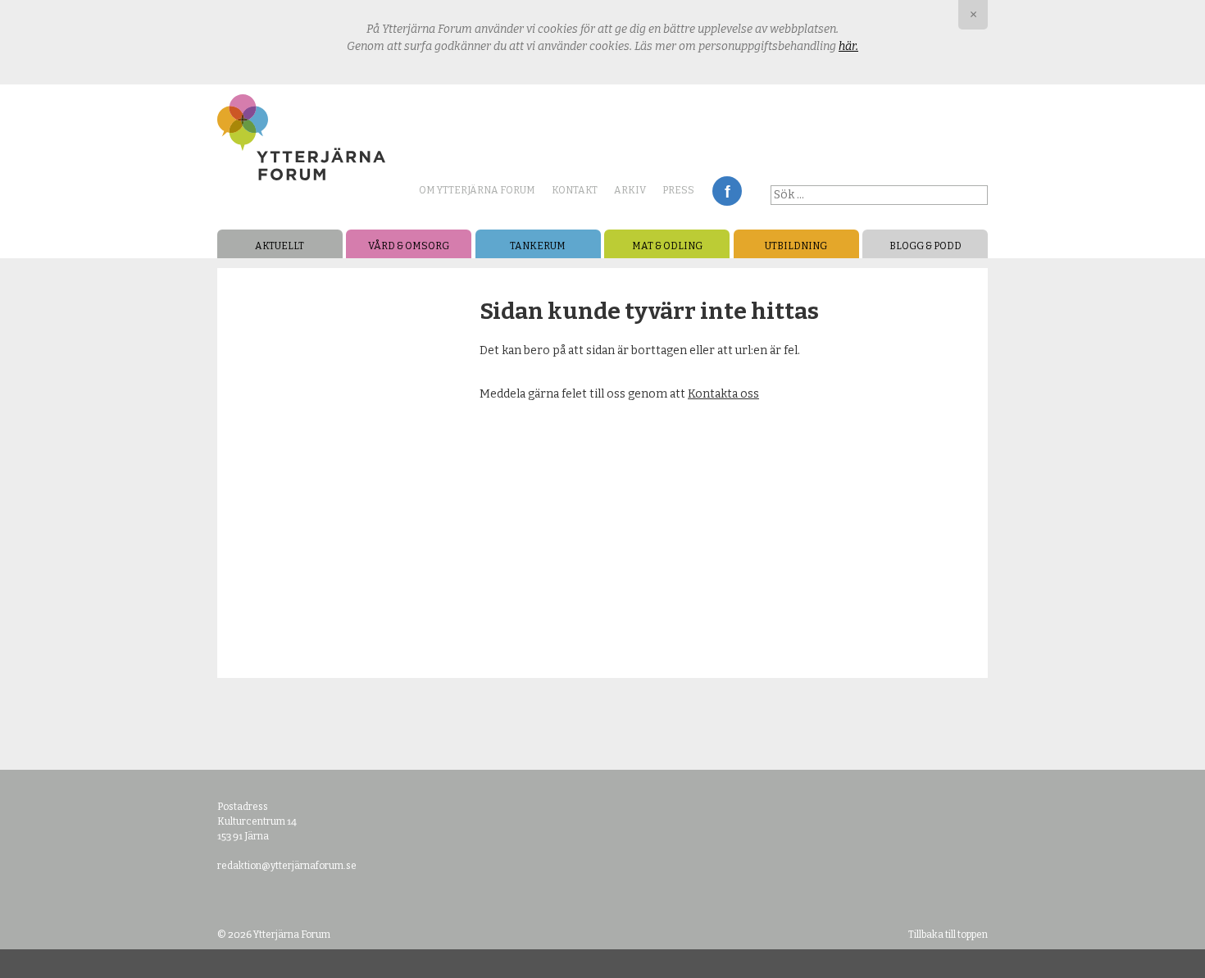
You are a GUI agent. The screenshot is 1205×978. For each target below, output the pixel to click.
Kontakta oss (723, 394)
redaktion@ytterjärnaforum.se (287, 865)
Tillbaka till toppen (948, 934)
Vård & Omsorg (408, 246)
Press (678, 190)
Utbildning (796, 246)
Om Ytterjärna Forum (477, 190)
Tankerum (538, 246)
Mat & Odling (667, 246)
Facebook (727, 191)
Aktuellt (279, 246)
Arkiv (630, 190)
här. (848, 46)
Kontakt (575, 190)
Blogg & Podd (925, 246)
